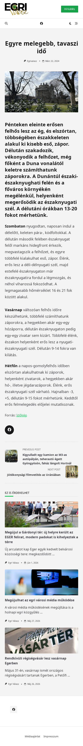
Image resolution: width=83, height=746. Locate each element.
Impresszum (51, 736)
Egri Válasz (13, 562)
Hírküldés (69, 9)
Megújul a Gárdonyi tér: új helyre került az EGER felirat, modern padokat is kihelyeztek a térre (41, 537)
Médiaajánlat (32, 736)
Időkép (21, 415)
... (53, 554)
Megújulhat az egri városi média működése (39, 600)
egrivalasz (32, 61)
